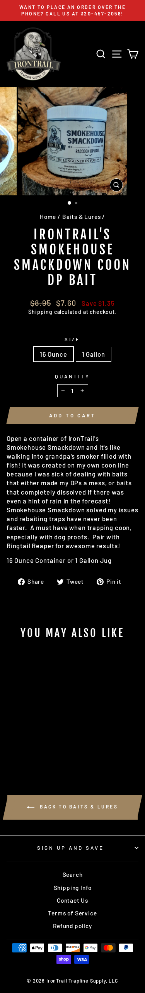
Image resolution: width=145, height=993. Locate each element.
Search (73, 874)
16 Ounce (53, 354)
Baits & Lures (81, 216)
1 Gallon (94, 354)
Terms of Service (72, 913)
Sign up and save (70, 848)
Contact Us (72, 900)
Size (73, 339)
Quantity (72, 376)
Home (48, 216)
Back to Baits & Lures (78, 806)
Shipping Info (73, 887)
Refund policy (72, 925)
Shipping (40, 311)
